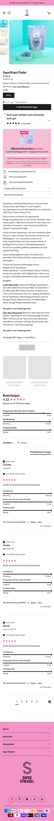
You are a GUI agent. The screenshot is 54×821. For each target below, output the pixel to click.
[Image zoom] (31, 42)
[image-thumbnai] (4, 24)
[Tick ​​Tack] (34, 799)
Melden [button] (33, 522)
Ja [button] (28, 522)
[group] (27, 399)
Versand (21, 83)
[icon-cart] (48, 13)
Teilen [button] (40, 522)
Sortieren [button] (8, 442)
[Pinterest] (19, 799)
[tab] (40, 452)
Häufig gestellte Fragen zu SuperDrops (19, 337)
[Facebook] (12, 799)
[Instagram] (27, 799)
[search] (9, 13)
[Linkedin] (42, 799)
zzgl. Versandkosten (20, 86)
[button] (27, 107)
